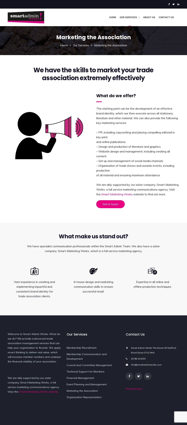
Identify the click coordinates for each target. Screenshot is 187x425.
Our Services (128, 17)
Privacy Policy (134, 388)
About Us (149, 17)
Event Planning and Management (87, 384)
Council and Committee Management (89, 365)
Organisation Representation (84, 397)
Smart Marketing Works (117, 194)
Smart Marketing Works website (38, 391)
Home (112, 17)
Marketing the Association (82, 390)
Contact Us (166, 17)
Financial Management (80, 378)
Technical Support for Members (85, 371)
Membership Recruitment (81, 347)
